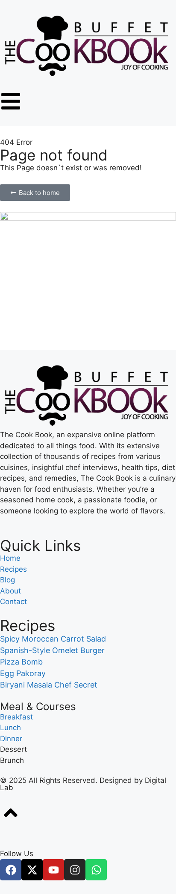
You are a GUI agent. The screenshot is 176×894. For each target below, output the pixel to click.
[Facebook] (10, 869)
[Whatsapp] (96, 869)
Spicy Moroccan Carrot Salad (53, 638)
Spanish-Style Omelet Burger (52, 650)
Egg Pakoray (23, 673)
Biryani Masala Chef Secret (48, 684)
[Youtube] (53, 869)
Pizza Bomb (21, 661)
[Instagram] (74, 869)
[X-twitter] (32, 869)
